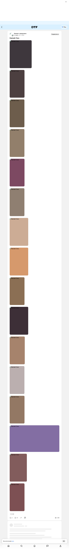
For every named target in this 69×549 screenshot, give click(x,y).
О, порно (16, 35)
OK (64, 541)
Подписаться (55, 34)
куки (13, 541)
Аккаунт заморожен (20, 33)
